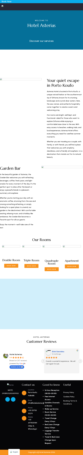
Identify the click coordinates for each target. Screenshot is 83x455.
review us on (16, 367)
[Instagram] (13, 399)
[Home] (5, 6)
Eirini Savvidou (58, 352)
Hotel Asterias (16, 354)
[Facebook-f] (7, 399)
